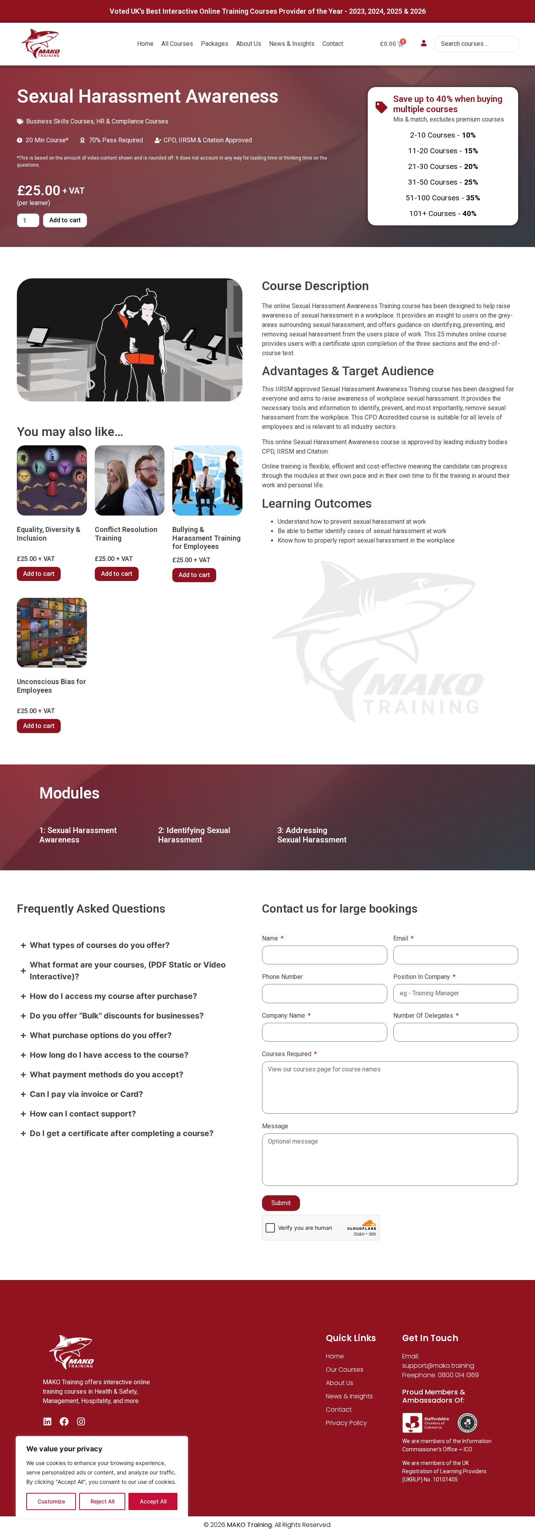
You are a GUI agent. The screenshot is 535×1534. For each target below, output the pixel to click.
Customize (51, 1501)
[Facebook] (64, 1421)
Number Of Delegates (424, 1016)
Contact (332, 43)
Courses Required (287, 1054)
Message (275, 1126)
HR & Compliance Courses (132, 121)
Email (401, 938)
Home (145, 43)
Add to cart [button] (38, 573)
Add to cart (65, 220)
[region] (102, 1477)
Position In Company (422, 977)
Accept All (153, 1501)
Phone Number (282, 977)
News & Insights (291, 43)
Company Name (284, 1016)
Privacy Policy (346, 1422)
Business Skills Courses (60, 121)
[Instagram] (80, 1421)
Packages (214, 43)
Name (271, 938)
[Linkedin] (47, 1421)
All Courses (177, 43)
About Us (248, 43)
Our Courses (344, 1369)
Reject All (102, 1501)
